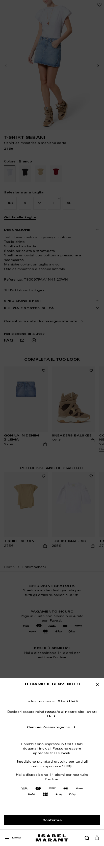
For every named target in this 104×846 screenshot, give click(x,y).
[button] (87, 838)
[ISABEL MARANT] (52, 838)
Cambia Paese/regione (48, 727)
